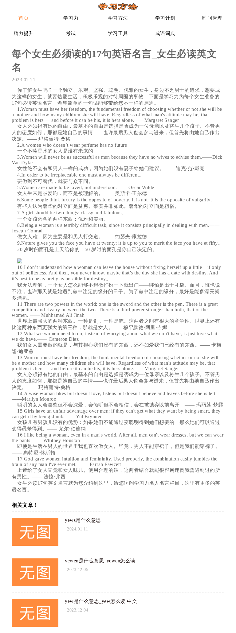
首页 (23, 18)
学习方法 (118, 18)
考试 (71, 33)
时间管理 (212, 18)
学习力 (71, 18)
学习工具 (118, 33)
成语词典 (165, 33)
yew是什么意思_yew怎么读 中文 (101, 601)
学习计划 (165, 18)
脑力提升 (24, 33)
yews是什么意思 (83, 520)
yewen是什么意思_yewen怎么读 (100, 560)
